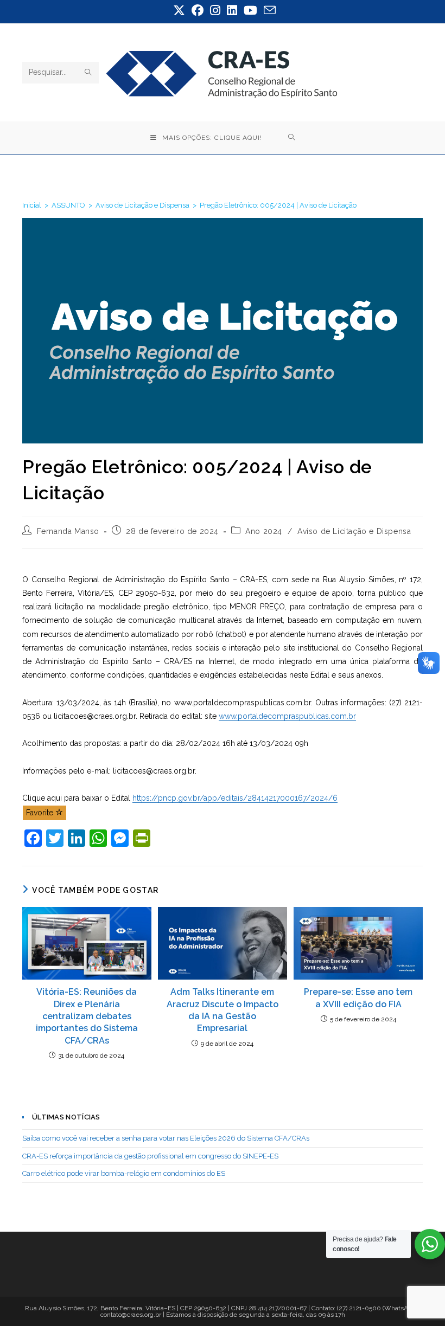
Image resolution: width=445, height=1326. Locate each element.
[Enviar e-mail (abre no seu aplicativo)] (268, 10)
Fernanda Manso (68, 531)
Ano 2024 (263, 531)
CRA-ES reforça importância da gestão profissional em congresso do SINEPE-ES (150, 1156)
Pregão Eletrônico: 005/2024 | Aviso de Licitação (278, 205)
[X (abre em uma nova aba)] (179, 10)
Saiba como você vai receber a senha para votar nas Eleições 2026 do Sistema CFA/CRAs (165, 1138)
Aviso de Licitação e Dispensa (354, 531)
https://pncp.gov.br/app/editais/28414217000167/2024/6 (235, 798)
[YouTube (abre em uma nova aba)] (250, 10)
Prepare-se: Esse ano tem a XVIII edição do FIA (358, 998)
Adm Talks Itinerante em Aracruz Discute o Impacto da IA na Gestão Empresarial (222, 1010)
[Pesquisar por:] (291, 137)
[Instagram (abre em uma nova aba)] (215, 10)
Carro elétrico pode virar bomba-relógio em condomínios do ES (123, 1173)
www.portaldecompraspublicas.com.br (287, 716)
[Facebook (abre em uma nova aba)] (197, 10)
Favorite (40, 812)
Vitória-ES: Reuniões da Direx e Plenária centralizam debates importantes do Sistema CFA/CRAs (87, 1016)
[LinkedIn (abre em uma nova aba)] (232, 10)
